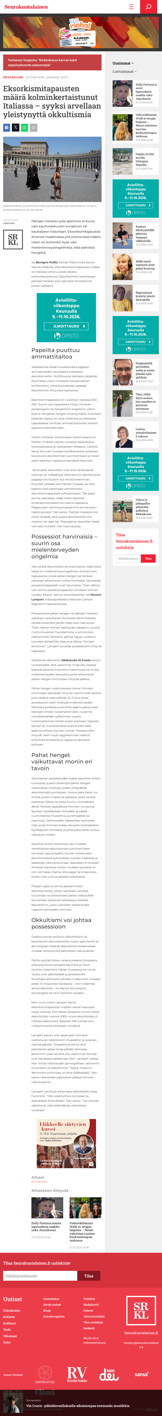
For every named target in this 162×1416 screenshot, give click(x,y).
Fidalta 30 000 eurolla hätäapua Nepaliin (145, 159)
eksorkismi (13, 77)
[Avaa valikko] (131, 7)
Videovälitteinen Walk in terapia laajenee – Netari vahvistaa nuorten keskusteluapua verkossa (82, 1231)
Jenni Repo (9, 223)
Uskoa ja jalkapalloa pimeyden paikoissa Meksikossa (144, 507)
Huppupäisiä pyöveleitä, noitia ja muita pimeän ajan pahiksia (145, 370)
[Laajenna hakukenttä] (148, 7)
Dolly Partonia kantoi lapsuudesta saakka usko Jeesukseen (46, 1226)
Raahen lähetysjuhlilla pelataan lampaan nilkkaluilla (145, 234)
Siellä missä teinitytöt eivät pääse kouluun (145, 265)
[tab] (123, 63)
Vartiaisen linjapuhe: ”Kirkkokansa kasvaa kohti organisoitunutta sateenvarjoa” (42, 62)
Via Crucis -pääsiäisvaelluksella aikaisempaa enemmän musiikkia (77, 1405)
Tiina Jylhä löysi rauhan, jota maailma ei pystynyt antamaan (145, 401)
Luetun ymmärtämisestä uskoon (146, 432)
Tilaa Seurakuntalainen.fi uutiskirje (134, 541)
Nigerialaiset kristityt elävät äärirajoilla (145, 296)
